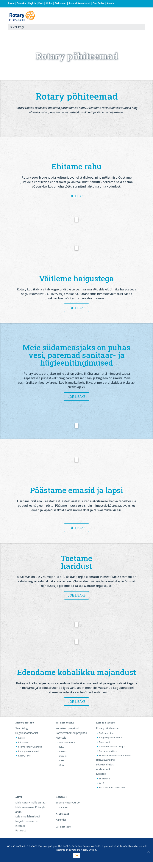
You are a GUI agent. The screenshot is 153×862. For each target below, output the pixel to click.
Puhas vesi (104, 742)
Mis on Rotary (24, 722)
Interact (62, 755)
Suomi (11, 3)
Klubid (49, 3)
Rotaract (63, 751)
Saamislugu (22, 728)
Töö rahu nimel (107, 733)
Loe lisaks (76, 196)
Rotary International (79, 3)
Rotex (61, 760)
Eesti (40, 3)
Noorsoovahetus (67, 742)
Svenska (21, 3)
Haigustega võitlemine (110, 737)
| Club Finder (97, 3)
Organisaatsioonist (26, 733)
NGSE (61, 764)
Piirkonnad (60, 3)
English (32, 3)
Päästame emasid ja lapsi (112, 746)
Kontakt (61, 796)
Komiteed (63, 807)
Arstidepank (103, 769)
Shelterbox (104, 778)
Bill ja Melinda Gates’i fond (112, 787)
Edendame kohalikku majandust (115, 755)
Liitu (18, 796)
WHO (101, 783)
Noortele (61, 737)
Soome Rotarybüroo (68, 802)
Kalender (61, 819)
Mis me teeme (65, 722)
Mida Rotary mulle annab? (31, 802)
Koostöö (101, 774)
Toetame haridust (108, 751)
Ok (76, 855)
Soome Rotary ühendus (30, 746)
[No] (148, 852)
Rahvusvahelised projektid (71, 733)
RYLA (61, 746)
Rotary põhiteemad (107, 728)
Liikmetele (63, 826)
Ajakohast (62, 814)
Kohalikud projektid (67, 728)
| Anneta (109, 3)
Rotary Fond (24, 755)
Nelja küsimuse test (27, 821)
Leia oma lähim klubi (27, 816)
